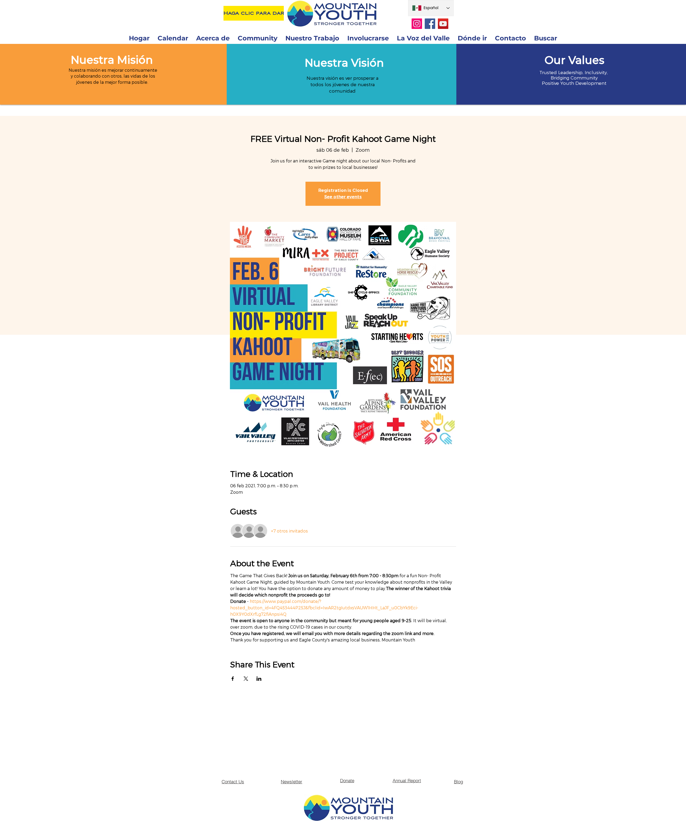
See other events (343, 196)
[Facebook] (430, 23)
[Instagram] (417, 23)
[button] (111, 59)
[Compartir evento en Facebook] (232, 678)
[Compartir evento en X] (245, 678)
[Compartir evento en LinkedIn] (259, 678)
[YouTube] (443, 23)
